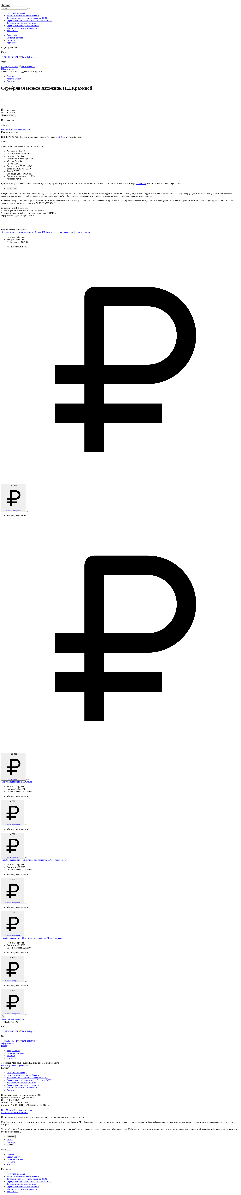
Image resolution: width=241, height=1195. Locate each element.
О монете (12, 188)
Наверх (4, 1046)
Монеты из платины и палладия (22, 28)
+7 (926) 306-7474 (9, 57)
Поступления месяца (16, 13)
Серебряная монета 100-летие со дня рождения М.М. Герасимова (32, 938)
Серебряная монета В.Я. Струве (17, 782)
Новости (11, 40)
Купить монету (8, 115)
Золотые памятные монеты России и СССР (27, 18)
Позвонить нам (23, 129)
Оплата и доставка (15, 38)
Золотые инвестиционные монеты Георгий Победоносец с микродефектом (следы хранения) (46, 232)
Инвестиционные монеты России (23, 15)
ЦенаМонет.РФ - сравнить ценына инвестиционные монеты (16, 1111)
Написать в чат (8, 129)
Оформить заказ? (9, 69)
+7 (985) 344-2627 (9, 66)
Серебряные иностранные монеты (23, 25)
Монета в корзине (13, 510)
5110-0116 (60, 137)
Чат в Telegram (28, 57)
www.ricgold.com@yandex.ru (14, 1065)
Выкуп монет (13, 35)
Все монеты (12, 30)
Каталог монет (14, 79)
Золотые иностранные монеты (21, 23)
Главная (10, 76)
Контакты (11, 43)
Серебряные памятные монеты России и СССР (29, 20)
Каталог (5, 5)
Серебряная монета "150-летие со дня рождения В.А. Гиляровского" (34, 860)
